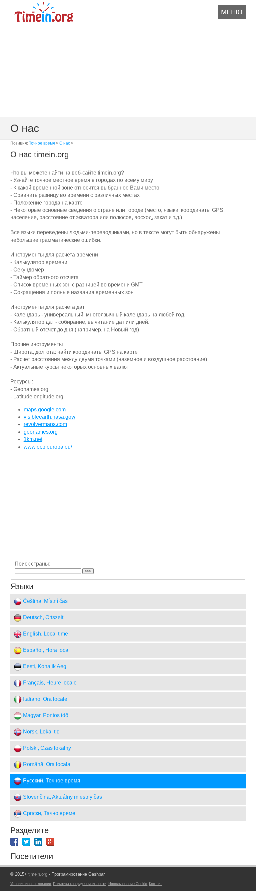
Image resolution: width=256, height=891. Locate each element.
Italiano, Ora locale (44, 699)
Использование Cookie (127, 884)
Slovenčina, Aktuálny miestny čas (62, 797)
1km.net (33, 439)
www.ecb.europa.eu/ (48, 447)
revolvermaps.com (45, 424)
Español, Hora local (46, 650)
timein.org (37, 874)
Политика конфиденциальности (79, 884)
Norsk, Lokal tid (41, 732)
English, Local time (45, 634)
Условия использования (30, 884)
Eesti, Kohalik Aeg (44, 666)
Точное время (42, 143)
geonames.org (41, 432)
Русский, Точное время (51, 781)
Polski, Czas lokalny (46, 748)
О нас (64, 143)
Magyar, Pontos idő (45, 715)
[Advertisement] (128, 69)
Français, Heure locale (49, 683)
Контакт (155, 884)
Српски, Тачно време (48, 813)
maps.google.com (45, 409)
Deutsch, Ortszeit (42, 618)
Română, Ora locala (46, 764)
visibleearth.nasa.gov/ (49, 417)
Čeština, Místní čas (45, 601)
